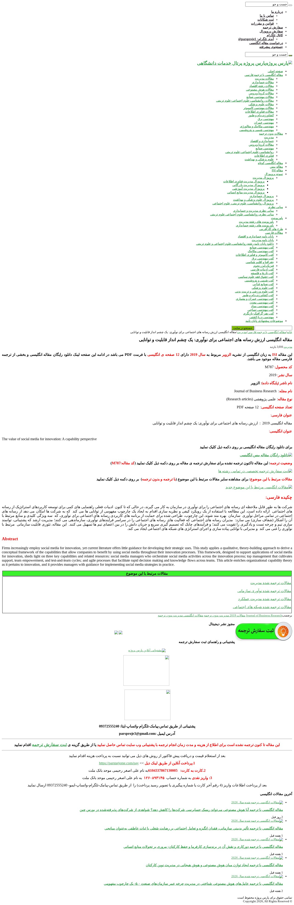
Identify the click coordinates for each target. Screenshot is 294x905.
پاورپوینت (277, 218)
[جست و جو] (290, 5)
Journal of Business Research (264, 615)
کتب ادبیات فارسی (262, 269)
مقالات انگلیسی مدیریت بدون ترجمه (180, 615)
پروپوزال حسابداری (262, 196)
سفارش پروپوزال (271, 31)
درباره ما (277, 12)
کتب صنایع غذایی (263, 284)
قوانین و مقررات (262, 23)
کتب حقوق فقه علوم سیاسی (256, 276)
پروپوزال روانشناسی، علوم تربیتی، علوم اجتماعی (243, 203)
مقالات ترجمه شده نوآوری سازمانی (264, 591)
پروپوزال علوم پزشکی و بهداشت (253, 199)
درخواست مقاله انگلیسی (266, 43)
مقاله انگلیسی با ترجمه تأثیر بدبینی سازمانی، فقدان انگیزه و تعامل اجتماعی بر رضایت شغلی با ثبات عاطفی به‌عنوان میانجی (194, 828)
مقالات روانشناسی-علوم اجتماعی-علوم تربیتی (245, 100)
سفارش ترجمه (273, 27)
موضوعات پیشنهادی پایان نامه (264, 321)
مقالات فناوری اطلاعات (259, 111)
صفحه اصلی (275, 71)
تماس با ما (267, 15)
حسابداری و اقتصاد (262, 141)
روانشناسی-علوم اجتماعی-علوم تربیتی (249, 152)
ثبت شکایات (265, 19)
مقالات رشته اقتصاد (261, 86)
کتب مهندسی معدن (262, 302)
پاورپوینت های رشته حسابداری (255, 225)
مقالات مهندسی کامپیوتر (258, 108)
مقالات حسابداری (263, 82)
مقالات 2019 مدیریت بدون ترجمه (224, 615)
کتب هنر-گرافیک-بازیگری (258, 313)
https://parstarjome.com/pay (119, 763)
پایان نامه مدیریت (263, 240)
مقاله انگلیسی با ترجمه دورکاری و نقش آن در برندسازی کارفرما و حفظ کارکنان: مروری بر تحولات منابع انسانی (203, 847)
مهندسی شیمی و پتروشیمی (256, 130)
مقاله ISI (277, 170)
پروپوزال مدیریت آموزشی (248, 188)
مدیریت (269, 137)
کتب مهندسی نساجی (261, 310)
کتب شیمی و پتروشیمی (259, 280)
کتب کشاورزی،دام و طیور (258, 295)
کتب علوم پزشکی (263, 288)
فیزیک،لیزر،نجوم (263, 265)
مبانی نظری (275, 207)
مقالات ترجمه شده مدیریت (270, 583)
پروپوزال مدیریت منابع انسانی (246, 192)
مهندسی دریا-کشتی (261, 317)
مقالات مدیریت (264, 78)
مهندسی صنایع (265, 148)
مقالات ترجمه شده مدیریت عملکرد (264, 599)
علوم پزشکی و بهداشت (259, 159)
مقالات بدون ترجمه (271, 133)
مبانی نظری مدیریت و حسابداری (253, 210)
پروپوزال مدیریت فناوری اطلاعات (244, 181)
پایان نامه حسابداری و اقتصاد (256, 236)
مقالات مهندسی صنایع (260, 97)
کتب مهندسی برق (263, 258)
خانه (289, 332)
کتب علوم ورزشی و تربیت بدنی (254, 291)
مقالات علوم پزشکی (261, 104)
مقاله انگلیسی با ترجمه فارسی (264, 75)
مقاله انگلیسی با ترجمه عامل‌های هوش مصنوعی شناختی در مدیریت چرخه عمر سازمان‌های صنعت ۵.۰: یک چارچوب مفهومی (193, 884)
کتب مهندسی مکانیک (261, 251)
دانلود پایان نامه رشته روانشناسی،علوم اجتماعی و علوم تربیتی (235, 243)
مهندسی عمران (264, 122)
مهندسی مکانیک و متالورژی (257, 126)
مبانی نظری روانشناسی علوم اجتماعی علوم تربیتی (242, 214)
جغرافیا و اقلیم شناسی (260, 262)
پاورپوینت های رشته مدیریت (256, 221)
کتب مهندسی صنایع (262, 247)
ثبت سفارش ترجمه (49, 744)
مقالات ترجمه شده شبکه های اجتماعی (262, 607)
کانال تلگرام (275, 35)
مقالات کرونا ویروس (261, 93)
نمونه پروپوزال (274, 174)
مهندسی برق (266, 119)
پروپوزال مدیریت (263, 177)
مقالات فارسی (274, 232)
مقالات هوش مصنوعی (260, 89)
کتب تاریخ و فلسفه (262, 273)
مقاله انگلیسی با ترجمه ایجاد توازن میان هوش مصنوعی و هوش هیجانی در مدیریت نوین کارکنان (214, 865)
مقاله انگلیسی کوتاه (270, 163)
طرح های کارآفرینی (271, 229)
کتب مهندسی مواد (262, 306)
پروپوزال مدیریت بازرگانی (248, 185)
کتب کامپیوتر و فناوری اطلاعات (255, 254)
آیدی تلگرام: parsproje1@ (256, 39)
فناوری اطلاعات (264, 155)
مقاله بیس (276, 166)
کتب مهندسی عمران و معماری (255, 299)
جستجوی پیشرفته (271, 47)
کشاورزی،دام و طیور (261, 115)
